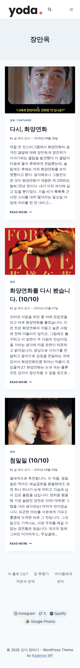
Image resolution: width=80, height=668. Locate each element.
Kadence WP (42, 655)
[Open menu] (71, 9)
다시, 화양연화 (28, 128)
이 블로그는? (18, 574)
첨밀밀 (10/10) (29, 460)
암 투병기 (41, 574)
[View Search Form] (49, 9)
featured (24, 120)
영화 (12, 120)
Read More (20, 212)
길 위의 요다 (22, 138)
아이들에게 (63, 574)
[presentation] (40, 89)
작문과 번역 (25, 581)
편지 (60, 581)
